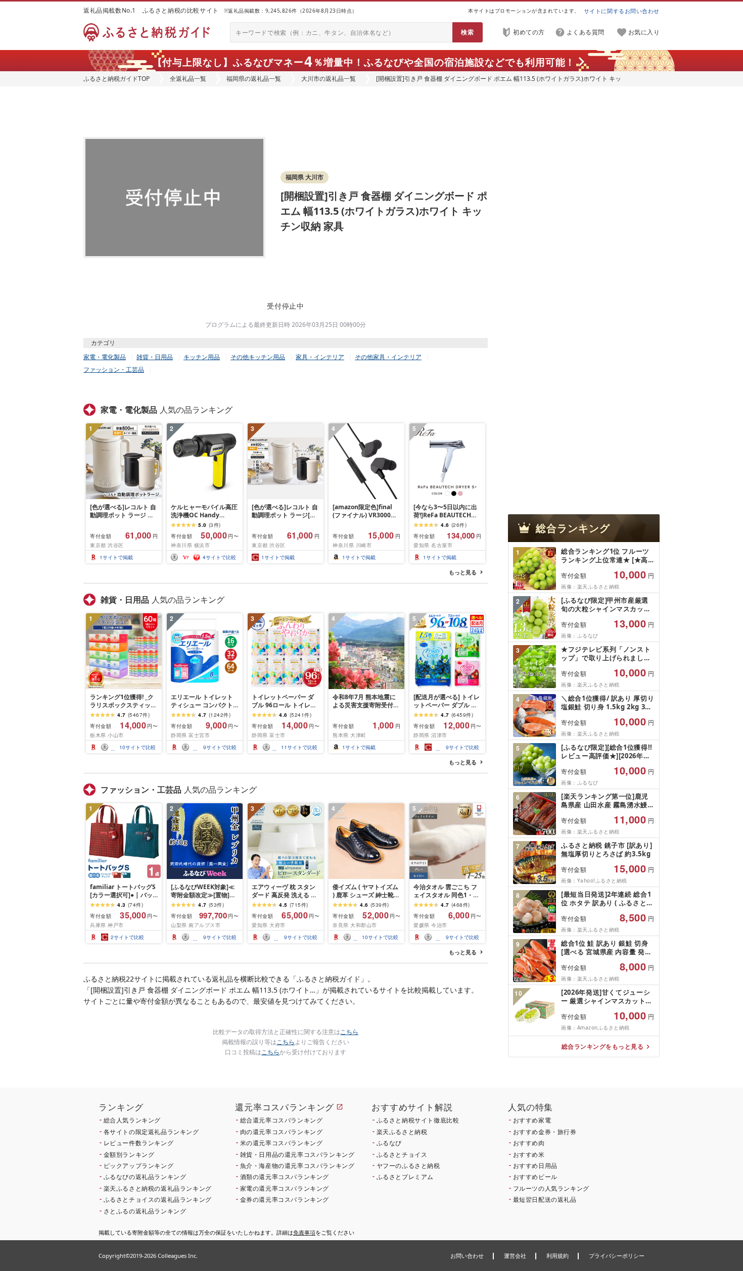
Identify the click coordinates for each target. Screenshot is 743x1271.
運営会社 (515, 1255)
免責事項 (304, 1232)
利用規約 (557, 1255)
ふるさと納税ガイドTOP (116, 78)
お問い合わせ (467, 1255)
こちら (349, 1032)
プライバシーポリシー (616, 1255)
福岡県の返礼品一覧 (253, 78)
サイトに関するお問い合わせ (622, 11)
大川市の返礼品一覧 (328, 78)
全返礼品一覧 (188, 78)
